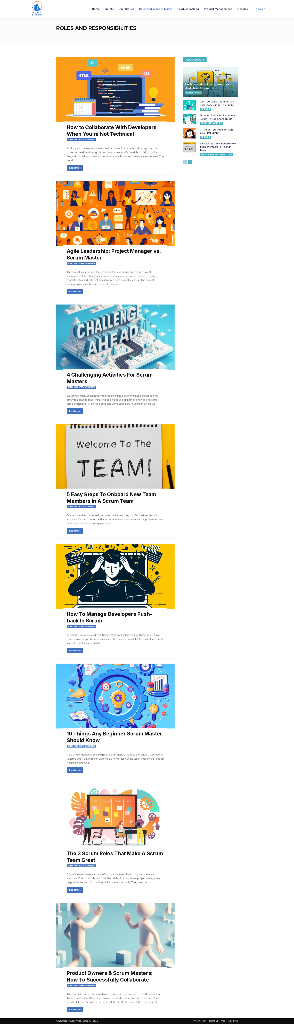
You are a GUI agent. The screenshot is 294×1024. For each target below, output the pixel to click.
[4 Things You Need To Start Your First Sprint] (189, 133)
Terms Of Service (217, 1020)
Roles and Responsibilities (81, 140)
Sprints (205, 109)
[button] (260, 9)
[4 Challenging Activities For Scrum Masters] (115, 337)
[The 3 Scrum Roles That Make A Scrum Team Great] (115, 815)
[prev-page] (185, 162)
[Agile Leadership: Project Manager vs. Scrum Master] (115, 213)
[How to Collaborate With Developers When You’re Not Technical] (115, 89)
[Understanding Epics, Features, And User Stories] (210, 82)
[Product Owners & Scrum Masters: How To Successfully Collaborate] (115, 935)
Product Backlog (211, 123)
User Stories (193, 92)
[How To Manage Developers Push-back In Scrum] (115, 576)
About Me (233, 1020)
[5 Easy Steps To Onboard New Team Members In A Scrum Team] (115, 456)
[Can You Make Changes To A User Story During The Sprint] (189, 105)
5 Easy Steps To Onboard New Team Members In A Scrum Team (218, 147)
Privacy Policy (199, 1020)
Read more (75, 167)
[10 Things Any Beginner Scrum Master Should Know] (115, 696)
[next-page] (190, 162)
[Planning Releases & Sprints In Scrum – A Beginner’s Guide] (189, 119)
